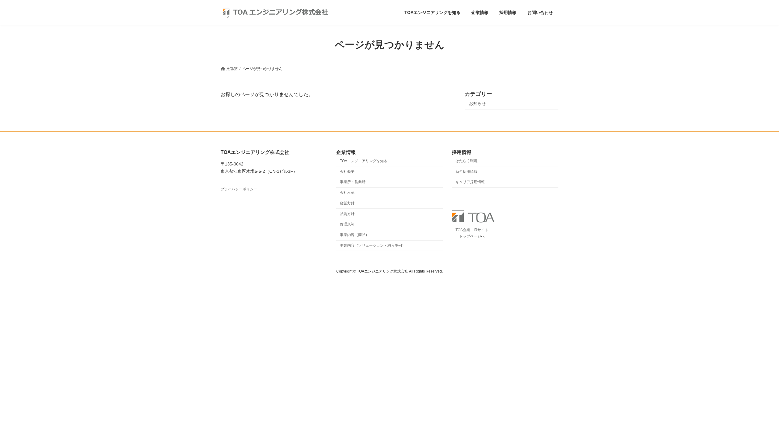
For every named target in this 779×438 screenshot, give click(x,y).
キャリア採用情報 (470, 182)
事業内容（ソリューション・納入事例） (373, 245)
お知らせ (477, 103)
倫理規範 (347, 224)
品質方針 (347, 214)
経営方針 (347, 203)
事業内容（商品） (354, 235)
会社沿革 (347, 193)
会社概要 (347, 171)
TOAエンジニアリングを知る (363, 161)
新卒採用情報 (466, 171)
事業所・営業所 (352, 182)
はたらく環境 (466, 161)
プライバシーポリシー (239, 189)
